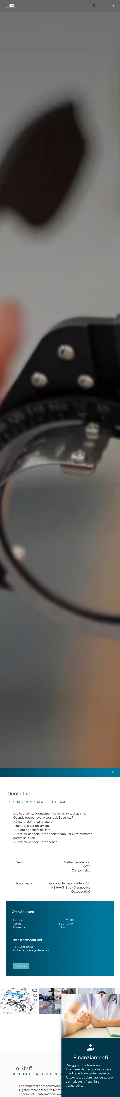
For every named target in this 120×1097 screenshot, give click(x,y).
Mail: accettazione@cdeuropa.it (31, 950)
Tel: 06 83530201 (23, 946)
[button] (94, 5)
